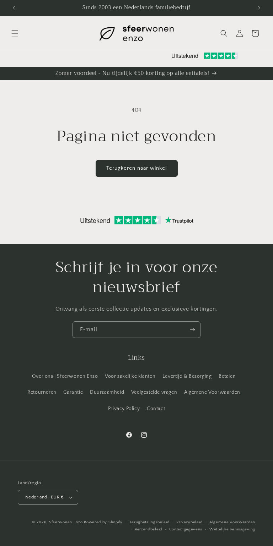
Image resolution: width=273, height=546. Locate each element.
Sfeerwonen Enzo (66, 522)
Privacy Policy (124, 408)
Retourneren (42, 392)
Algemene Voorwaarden (212, 392)
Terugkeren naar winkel (136, 168)
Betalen (227, 376)
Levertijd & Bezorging (187, 376)
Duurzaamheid (107, 392)
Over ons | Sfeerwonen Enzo (65, 376)
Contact (156, 408)
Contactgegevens (186, 529)
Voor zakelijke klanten (130, 376)
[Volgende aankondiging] (259, 8)
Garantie (73, 392)
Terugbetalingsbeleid (149, 522)
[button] (15, 33)
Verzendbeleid (148, 529)
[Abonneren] (192, 329)
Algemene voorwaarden (232, 522)
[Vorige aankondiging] (14, 8)
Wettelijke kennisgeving (232, 529)
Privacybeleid (189, 522)
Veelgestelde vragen (154, 392)
